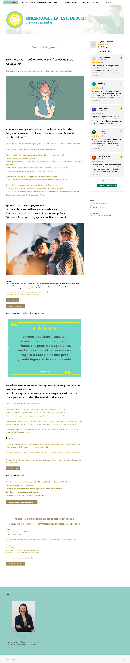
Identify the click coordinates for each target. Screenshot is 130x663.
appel (12, 300)
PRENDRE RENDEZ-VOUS (15, 306)
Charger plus (107, 181)
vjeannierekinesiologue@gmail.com (23, 558)
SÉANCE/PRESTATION (90, 2)
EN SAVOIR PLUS (13, 468)
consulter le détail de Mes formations (21, 502)
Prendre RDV (11, 2)
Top (123, 659)
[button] (81, 348)
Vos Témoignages (71, 2)
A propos (108, 2)
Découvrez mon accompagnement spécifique (39, 2)
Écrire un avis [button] (105, 51)
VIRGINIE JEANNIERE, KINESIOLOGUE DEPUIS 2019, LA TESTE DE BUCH (45, 519)
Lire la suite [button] (96, 75)
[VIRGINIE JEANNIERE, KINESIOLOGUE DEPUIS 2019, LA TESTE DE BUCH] (47, 19)
